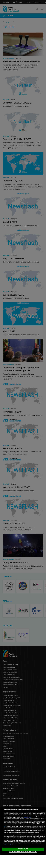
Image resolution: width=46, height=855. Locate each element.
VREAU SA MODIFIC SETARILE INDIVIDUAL (23, 852)
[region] (23, 831)
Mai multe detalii (27, 817)
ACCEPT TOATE (23, 849)
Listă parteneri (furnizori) (9, 844)
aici (4, 826)
